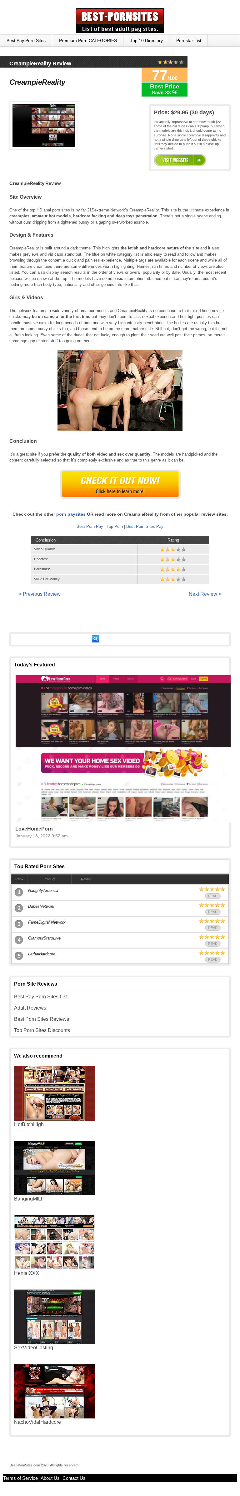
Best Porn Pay (90, 526)
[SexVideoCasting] (54, 1342)
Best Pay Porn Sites (26, 40)
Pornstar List (188, 40)
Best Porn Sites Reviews (41, 1019)
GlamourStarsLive (44, 938)
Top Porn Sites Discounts (42, 1030)
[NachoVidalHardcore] (54, 1416)
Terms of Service (20, 1478)
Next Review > (205, 594)
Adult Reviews (30, 1008)
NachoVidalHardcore (37, 1422)
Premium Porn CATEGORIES (88, 40)
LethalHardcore (41, 954)
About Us (50, 1478)
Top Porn (115, 526)
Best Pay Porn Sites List (41, 996)
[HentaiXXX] (54, 1268)
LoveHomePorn (34, 828)
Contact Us (74, 1478)
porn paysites (71, 514)
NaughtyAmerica (43, 890)
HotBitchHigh (29, 1124)
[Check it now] (120, 484)
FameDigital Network (47, 922)
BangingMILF (29, 1198)
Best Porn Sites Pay (144, 526)
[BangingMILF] (54, 1193)
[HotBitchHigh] (54, 1119)
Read (213, 896)
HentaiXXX (26, 1273)
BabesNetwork (41, 906)
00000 (180, 160)
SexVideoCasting (33, 1347)
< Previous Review (40, 594)
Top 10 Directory (146, 40)
